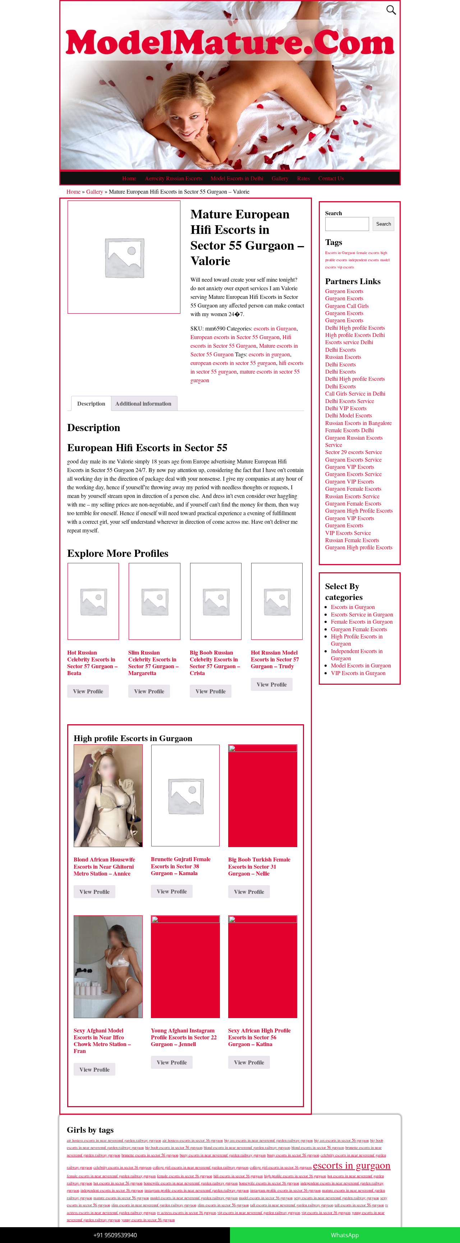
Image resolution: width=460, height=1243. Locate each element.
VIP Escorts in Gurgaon (358, 672)
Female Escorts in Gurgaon (362, 621)
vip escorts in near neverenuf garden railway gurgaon (258, 1212)
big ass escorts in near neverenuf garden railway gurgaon (268, 1140)
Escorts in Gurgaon (340, 252)
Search (333, 213)
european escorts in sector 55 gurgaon (233, 362)
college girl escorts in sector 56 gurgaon (281, 1167)
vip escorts (345, 266)
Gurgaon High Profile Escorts (359, 510)
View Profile (88, 691)
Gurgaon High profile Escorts (358, 547)
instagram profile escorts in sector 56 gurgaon (285, 1190)
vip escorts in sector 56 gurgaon (326, 1212)
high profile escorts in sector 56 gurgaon (295, 1175)
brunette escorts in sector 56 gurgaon (149, 1154)
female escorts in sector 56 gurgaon (184, 1175)
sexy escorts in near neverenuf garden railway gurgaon (336, 1197)
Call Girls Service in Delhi (355, 393)
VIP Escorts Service (348, 532)
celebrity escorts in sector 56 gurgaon (122, 1167)
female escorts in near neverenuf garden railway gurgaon (111, 1175)
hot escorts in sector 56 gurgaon (117, 1183)
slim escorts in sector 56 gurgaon (223, 1204)
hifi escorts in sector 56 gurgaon (238, 1175)
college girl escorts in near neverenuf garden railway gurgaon (200, 1167)
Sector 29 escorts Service (353, 452)
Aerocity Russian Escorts (173, 178)
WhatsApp (345, 1235)
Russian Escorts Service (352, 496)
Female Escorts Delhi (349, 430)
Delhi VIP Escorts (346, 408)
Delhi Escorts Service (349, 401)
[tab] (91, 403)
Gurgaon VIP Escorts (349, 466)
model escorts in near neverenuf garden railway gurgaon (194, 1197)
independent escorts (364, 259)
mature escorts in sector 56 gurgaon (121, 1197)
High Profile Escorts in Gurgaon (357, 639)
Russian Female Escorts (352, 540)
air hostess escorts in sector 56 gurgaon (192, 1140)
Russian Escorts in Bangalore (358, 422)
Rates (303, 178)
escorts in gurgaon (269, 354)
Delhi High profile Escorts (355, 327)
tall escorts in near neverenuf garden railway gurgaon (291, 1204)
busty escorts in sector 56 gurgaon (293, 1154)
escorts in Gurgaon (275, 328)
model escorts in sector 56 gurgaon (266, 1197)
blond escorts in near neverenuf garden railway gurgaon (247, 1147)
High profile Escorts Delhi (355, 334)
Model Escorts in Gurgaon (361, 665)
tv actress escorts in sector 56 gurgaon (186, 1212)
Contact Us (331, 178)
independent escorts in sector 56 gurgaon (111, 1190)
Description (91, 403)
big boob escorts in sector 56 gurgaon (173, 1147)
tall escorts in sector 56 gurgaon (359, 1204)
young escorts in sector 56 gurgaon (148, 1219)
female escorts (367, 252)
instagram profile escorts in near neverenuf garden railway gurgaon (196, 1190)
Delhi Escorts (340, 349)
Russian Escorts (343, 356)
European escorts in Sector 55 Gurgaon (235, 337)
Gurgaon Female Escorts (353, 488)
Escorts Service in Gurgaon (362, 614)
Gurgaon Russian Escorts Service (354, 441)
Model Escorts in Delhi (237, 178)
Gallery (280, 178)
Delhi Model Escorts (348, 415)
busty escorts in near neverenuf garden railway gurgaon (223, 1154)
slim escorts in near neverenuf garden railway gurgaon (153, 1204)
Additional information (143, 403)
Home (129, 178)
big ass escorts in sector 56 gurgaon (341, 1140)
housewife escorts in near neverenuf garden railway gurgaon (191, 1183)
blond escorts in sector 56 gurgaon (317, 1147)
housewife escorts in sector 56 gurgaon (269, 1183)
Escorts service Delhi (349, 342)
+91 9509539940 (115, 1235)
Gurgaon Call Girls (347, 305)
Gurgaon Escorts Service (353, 459)
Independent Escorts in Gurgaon (357, 654)
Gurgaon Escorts (344, 291)
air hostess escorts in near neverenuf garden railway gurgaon (114, 1140)
